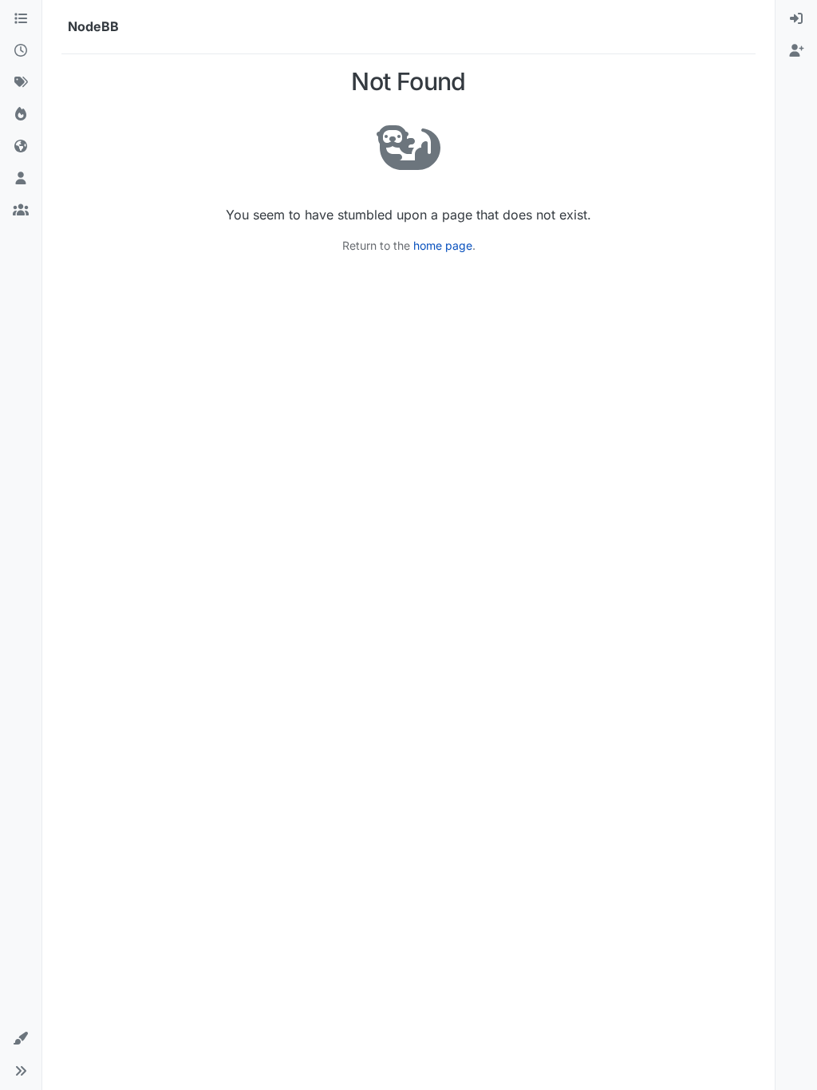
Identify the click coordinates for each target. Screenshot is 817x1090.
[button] (20, 1039)
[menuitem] (796, 19)
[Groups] (20, 210)
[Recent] (20, 51)
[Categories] (20, 19)
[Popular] (20, 115)
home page (442, 245)
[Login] (796, 19)
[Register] (796, 51)
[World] (20, 147)
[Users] (20, 179)
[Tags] (20, 83)
